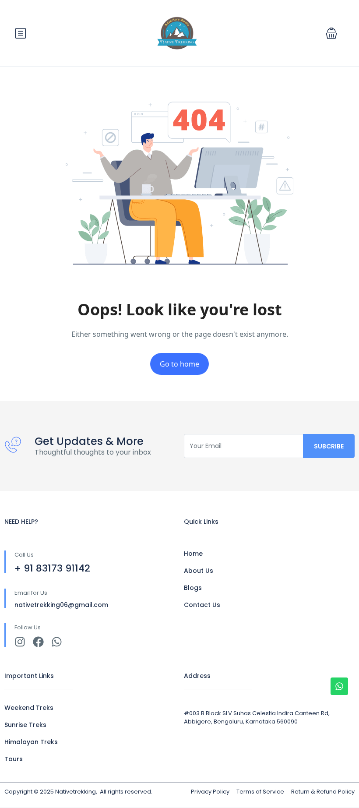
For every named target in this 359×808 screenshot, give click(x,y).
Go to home (179, 364)
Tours (13, 759)
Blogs (193, 587)
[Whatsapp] (56, 641)
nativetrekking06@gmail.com (61, 604)
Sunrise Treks (25, 724)
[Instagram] (19, 641)
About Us (198, 570)
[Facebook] (38, 641)
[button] (331, 33)
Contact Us (202, 604)
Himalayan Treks (31, 741)
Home (193, 553)
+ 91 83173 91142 (52, 568)
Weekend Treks (28, 707)
